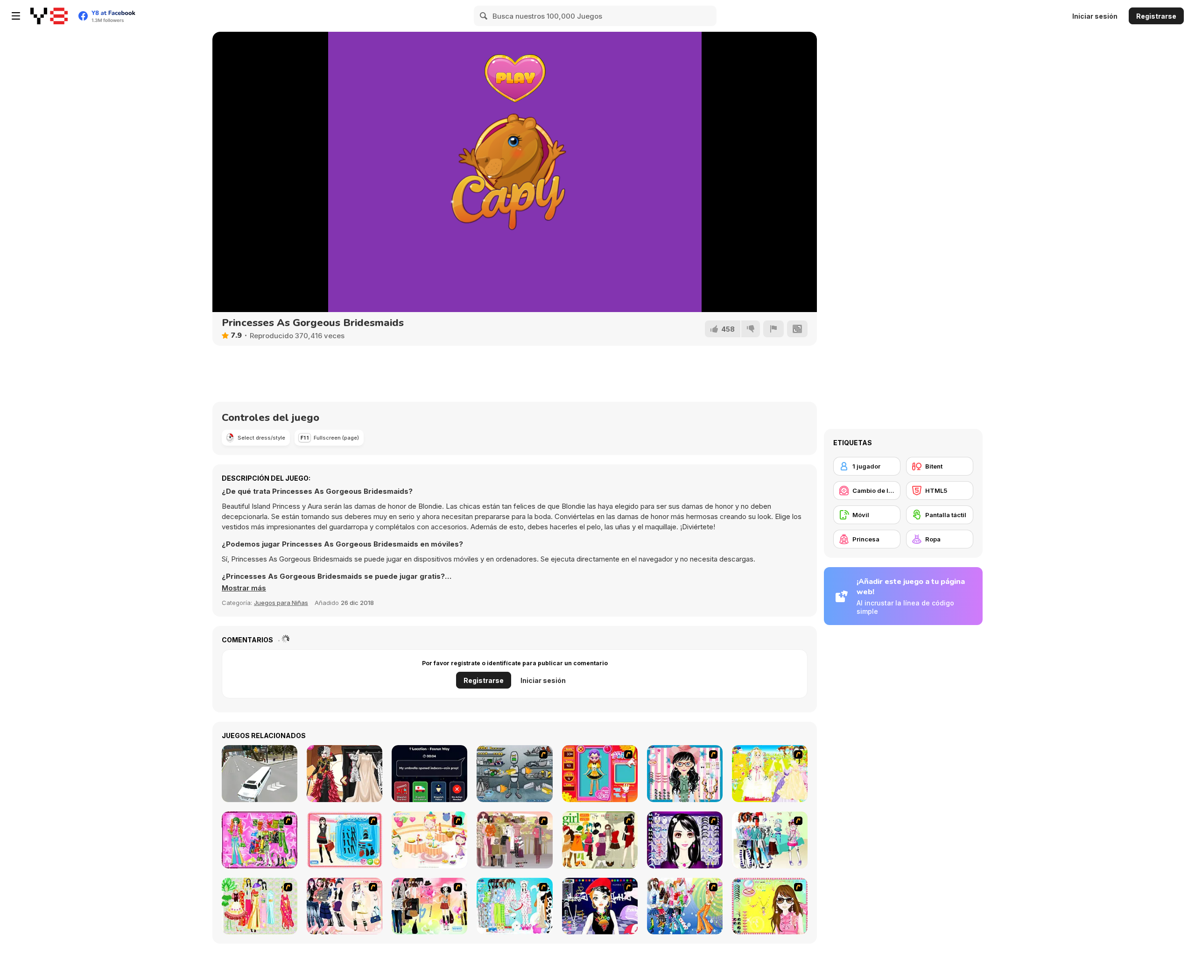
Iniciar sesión (1095, 16)
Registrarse (1156, 16)
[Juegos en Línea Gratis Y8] (49, 15)
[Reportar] (773, 328)
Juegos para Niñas (281, 602)
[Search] (484, 16)
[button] (244, 588)
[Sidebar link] (16, 16)
